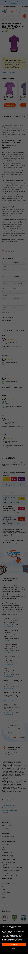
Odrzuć (14, 948)
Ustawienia (14, 951)
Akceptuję (14, 944)
